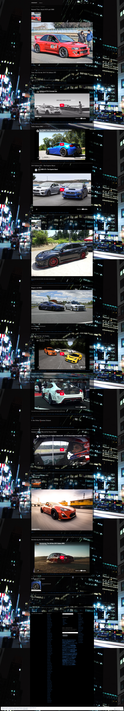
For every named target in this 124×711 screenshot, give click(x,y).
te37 (66, 592)
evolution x (73, 643)
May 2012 (48, 677)
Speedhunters (80, 636)
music (66, 651)
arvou (51, 370)
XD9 (77, 592)
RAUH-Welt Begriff (65, 655)
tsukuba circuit (70, 661)
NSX (63, 653)
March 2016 (49, 621)
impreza (56, 212)
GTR (63, 646)
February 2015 (49, 633)
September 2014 (49, 639)
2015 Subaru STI (51, 212)
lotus (82, 370)
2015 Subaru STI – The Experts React (43, 165)
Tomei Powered (80, 642)
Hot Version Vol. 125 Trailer (40, 336)
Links (72, 648)
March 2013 (49, 662)
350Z (67, 640)
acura (72, 640)
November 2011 (49, 686)
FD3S (65, 644)
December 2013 (49, 648)
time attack (70, 660)
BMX (72, 641)
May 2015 (48, 631)
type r (74, 661)
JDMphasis (80, 624)
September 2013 (49, 653)
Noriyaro (79, 631)
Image (32, 417)
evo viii (49, 592)
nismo (69, 651)
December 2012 (49, 666)
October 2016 (49, 619)
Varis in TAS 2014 (37, 376)
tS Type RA (38, 371)
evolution (51, 592)
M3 (74, 648)
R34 (63, 654)
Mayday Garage (80, 627)
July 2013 (48, 656)
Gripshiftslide (80, 619)
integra (74, 647)
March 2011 (49, 698)
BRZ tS (51, 605)
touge (74, 660)
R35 (65, 654)
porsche (84, 370)
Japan (68, 648)
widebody (70, 664)
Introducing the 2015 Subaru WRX (42, 540)
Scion (55, 605)
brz (47, 331)
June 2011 (49, 694)
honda (69, 370)
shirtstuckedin (80, 633)
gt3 (74, 644)
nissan (72, 651)
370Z (70, 640)
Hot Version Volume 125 (77, 370)
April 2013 (48, 660)
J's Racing (64, 648)
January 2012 (49, 683)
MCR (67, 650)
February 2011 (49, 700)
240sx (65, 640)
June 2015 (49, 630)
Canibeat (79, 616)
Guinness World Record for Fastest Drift (44, 432)
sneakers (64, 658)
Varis (63, 663)
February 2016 (49, 622)
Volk (68, 663)
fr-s (70, 644)
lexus (70, 648)
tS (62, 605)
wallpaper (66, 664)
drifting (67, 643)
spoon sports (69, 658)
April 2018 (48, 616)
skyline (73, 657)
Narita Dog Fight (80, 628)
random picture (60, 331)
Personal (64, 622)
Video (46, 212)
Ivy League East (80, 621)
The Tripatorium (80, 639)
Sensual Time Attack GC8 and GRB (42, 9)
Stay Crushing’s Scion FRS (39, 475)
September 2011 (49, 689)
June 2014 (49, 642)
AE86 (75, 640)
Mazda (64, 650)
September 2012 (49, 671)
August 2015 (49, 627)
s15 (75, 655)
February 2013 (49, 663)
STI (57, 212)
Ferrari (68, 644)
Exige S (58, 370)
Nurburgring (67, 653)
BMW (52, 370)
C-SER (48, 427)
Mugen (63, 651)
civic (63, 643)
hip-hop (67, 646)
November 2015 (49, 625)
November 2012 (49, 668)
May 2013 (48, 659)
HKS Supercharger (64, 370)
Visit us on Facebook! (37, 613)
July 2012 (48, 674)
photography (71, 653)
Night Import (80, 630)
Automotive (42, 212)
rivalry (60, 592)
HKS (60, 370)
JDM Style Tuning (81, 622)
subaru (60, 212)
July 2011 (48, 692)
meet (69, 650)
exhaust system (51, 427)
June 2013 (49, 657)
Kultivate (79, 625)
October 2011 (49, 688)
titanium (60, 427)
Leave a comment (66, 212)
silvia (70, 657)
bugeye (52, 331)
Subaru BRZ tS (36, 597)
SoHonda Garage (81, 634)
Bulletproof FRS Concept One (40, 87)
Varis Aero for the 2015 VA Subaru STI (43, 72)
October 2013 (49, 651)
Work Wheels (72, 592)
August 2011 (49, 691)
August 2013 (49, 654)
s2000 (87, 370)
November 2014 (49, 636)
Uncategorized (65, 623)
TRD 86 (35, 371)
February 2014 (49, 645)
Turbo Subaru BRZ (37, 126)
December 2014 (49, 634)
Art (63, 618)
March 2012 (49, 680)
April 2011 (48, 697)
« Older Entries (34, 609)
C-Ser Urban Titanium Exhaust (41, 420)
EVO (70, 643)
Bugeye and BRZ (36, 288)
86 (46, 331)
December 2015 (49, 624)
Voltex (63, 664)
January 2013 (49, 665)
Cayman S (55, 370)
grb (54, 427)
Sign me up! (65, 635)
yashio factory (66, 427)
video (66, 663)
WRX (62, 212)
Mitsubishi (57, 592)
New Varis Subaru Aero (38, 217)
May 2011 (48, 695)
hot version (71, 370)
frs (54, 331)
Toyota (33, 371)
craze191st (34, 2)
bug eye (49, 331)
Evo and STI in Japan (38, 579)
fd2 (63, 644)
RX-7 (73, 655)
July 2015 (48, 628)
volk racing (68, 592)
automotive (65, 641)
